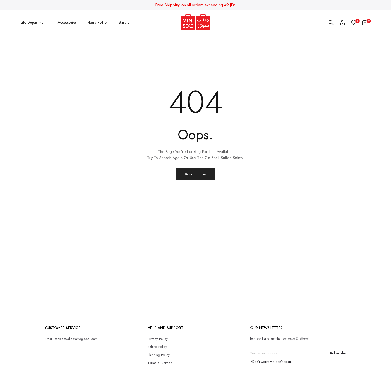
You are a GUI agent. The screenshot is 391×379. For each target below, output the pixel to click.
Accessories (67, 22)
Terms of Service (160, 362)
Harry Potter (97, 22)
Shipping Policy (159, 354)
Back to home (195, 174)
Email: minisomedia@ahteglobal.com (71, 338)
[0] (353, 22)
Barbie (124, 22)
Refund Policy (157, 346)
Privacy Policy (158, 338)
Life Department (33, 22)
